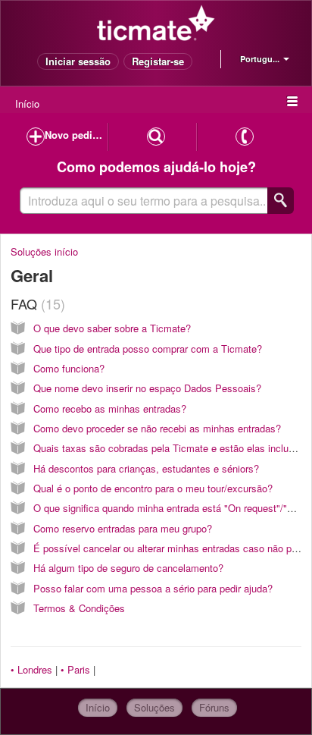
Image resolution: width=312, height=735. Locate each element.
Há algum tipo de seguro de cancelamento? (128, 568)
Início (27, 103)
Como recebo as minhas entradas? (109, 408)
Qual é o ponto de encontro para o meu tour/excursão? (153, 488)
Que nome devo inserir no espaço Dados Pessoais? (147, 388)
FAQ (36, 303)
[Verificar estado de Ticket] (156, 137)
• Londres (31, 669)
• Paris (75, 669)
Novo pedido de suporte (76, 134)
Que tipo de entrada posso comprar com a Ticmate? (147, 348)
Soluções (154, 707)
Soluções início (44, 251)
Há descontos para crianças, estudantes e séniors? (146, 468)
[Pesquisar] (280, 200)
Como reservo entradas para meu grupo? (122, 528)
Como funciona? (69, 368)
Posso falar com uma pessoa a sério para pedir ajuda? (153, 588)
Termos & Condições (79, 608)
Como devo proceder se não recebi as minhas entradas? (157, 428)
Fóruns (214, 707)
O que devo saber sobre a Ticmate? (112, 328)
